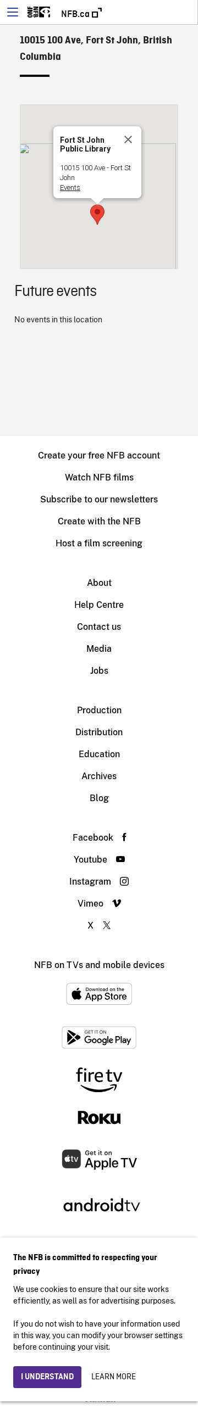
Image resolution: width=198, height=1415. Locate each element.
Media (99, 649)
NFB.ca (76, 14)
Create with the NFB (99, 521)
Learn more (113, 1377)
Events (70, 187)
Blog (99, 798)
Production (99, 710)
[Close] (128, 139)
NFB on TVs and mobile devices (99, 965)
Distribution (99, 732)
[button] (97, 214)
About (99, 583)
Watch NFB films (99, 477)
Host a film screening (99, 543)
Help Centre (99, 605)
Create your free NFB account (99, 455)
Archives (99, 776)
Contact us (99, 627)
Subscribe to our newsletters (99, 499)
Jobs (99, 670)
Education (99, 754)
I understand (47, 1377)
